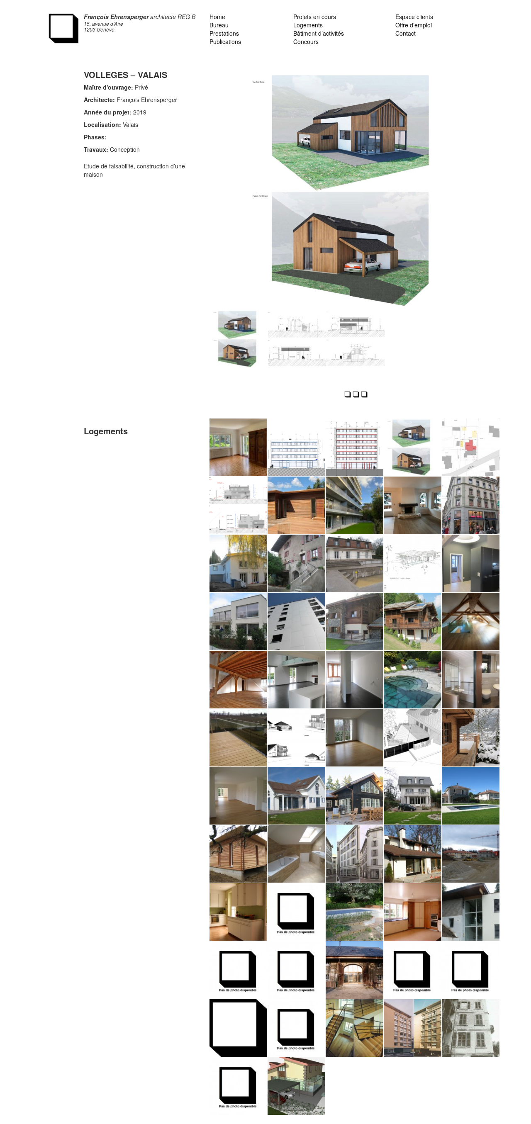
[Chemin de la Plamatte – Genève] (296, 505)
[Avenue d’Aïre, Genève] (238, 912)
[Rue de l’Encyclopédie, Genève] (238, 1086)
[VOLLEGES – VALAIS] (412, 447)
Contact (405, 33)
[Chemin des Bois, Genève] (412, 912)
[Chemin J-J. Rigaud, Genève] (412, 854)
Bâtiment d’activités (318, 33)
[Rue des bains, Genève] (412, 1028)
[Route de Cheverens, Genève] (238, 970)
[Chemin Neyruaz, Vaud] (296, 737)
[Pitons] (296, 447)
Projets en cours (314, 16)
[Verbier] (412, 505)
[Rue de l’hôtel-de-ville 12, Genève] (470, 1028)
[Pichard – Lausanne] (470, 505)
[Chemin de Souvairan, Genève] (354, 563)
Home (217, 16)
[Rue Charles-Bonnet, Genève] (238, 1028)
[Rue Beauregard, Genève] (470, 970)
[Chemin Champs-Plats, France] (354, 970)
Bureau (219, 25)
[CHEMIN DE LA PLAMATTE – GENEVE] (470, 447)
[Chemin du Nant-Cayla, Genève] (412, 970)
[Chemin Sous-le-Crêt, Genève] (470, 679)
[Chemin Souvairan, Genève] (238, 796)
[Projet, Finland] (354, 796)
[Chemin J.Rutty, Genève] (470, 621)
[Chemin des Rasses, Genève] (296, 912)
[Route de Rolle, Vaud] (238, 737)
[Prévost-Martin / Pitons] (354, 447)
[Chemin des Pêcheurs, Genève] (296, 1028)
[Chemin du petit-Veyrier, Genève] (296, 1086)
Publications (225, 41)
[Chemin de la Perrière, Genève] (470, 912)
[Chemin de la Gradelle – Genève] (238, 505)
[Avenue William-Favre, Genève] (470, 563)
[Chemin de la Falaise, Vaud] (470, 854)
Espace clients (414, 16)
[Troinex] (296, 563)
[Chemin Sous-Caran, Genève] (412, 679)
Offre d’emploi (413, 25)
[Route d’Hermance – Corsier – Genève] (238, 563)
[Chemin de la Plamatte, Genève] (238, 854)
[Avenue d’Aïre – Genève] (354, 505)
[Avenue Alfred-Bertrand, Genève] (354, 1028)
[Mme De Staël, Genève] (354, 679)
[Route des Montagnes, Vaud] (296, 796)
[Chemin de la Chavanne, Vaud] (296, 970)
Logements (308, 25)
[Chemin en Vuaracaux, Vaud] (354, 737)
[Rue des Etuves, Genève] (354, 854)
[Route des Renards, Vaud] (354, 621)
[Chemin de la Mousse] (296, 854)
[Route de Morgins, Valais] (470, 737)
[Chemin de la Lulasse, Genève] (470, 796)
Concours (306, 41)
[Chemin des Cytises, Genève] (238, 621)
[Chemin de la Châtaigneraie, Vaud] (412, 737)
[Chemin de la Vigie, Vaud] (296, 679)
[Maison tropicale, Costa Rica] (412, 563)
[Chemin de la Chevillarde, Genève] (412, 796)
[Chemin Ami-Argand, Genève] (296, 621)
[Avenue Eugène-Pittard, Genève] (354, 912)
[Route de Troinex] (238, 447)
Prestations (224, 33)
